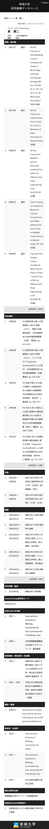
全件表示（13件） (36, 465)
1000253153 (10, 603)
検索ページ (9, 18)
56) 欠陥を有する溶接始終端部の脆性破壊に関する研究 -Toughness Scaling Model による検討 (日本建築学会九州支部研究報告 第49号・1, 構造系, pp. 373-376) (32, 448)
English (44, 2)
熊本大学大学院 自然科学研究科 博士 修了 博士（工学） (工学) (34, 499)
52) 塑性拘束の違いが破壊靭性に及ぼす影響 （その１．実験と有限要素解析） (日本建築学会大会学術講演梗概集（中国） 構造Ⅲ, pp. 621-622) (32, 333)
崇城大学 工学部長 (33, 591)
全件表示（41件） (36, 309)
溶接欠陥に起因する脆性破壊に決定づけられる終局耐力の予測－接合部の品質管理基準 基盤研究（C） (34, 669)
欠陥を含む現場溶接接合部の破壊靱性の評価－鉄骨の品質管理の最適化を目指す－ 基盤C (33, 690)
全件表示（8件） (37, 579)
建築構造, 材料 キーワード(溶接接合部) (21, 796)
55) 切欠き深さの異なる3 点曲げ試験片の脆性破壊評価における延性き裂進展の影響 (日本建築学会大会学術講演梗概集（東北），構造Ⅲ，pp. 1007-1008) (32, 419)
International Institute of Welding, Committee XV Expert (31, 741)
